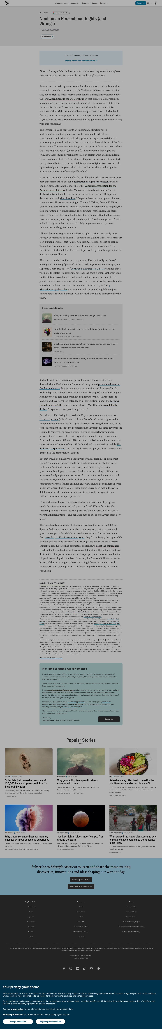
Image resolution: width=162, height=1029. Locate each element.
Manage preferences (13, 1014)
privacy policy (17, 1009)
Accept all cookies (18, 1021)
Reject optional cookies (50, 1021)
